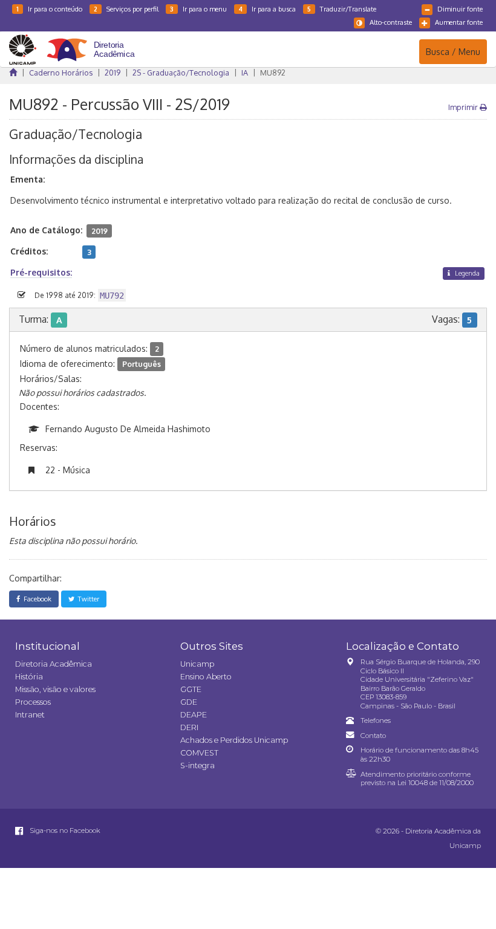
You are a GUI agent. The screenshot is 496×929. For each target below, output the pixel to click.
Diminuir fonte (460, 8)
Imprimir (464, 107)
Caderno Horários (61, 72)
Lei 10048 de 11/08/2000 (435, 782)
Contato (373, 735)
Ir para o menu (198, 8)
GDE (188, 702)
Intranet (30, 714)
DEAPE (193, 714)
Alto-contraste (391, 22)
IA (244, 72)
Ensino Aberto (206, 676)
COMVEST (199, 752)
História (29, 676)
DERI (189, 727)
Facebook (35, 598)
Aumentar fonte (459, 22)
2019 (112, 72)
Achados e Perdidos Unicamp (234, 740)
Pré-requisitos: (41, 272)
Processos (33, 702)
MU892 (273, 72)
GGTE (190, 689)
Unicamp (197, 663)
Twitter (86, 598)
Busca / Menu (452, 51)
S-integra (197, 765)
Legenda (466, 272)
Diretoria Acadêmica (53, 663)
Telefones (376, 720)
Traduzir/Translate (341, 8)
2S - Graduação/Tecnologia (180, 72)
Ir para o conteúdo (49, 8)
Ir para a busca (267, 8)
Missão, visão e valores (55, 689)
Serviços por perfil (126, 8)
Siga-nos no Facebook (64, 830)
